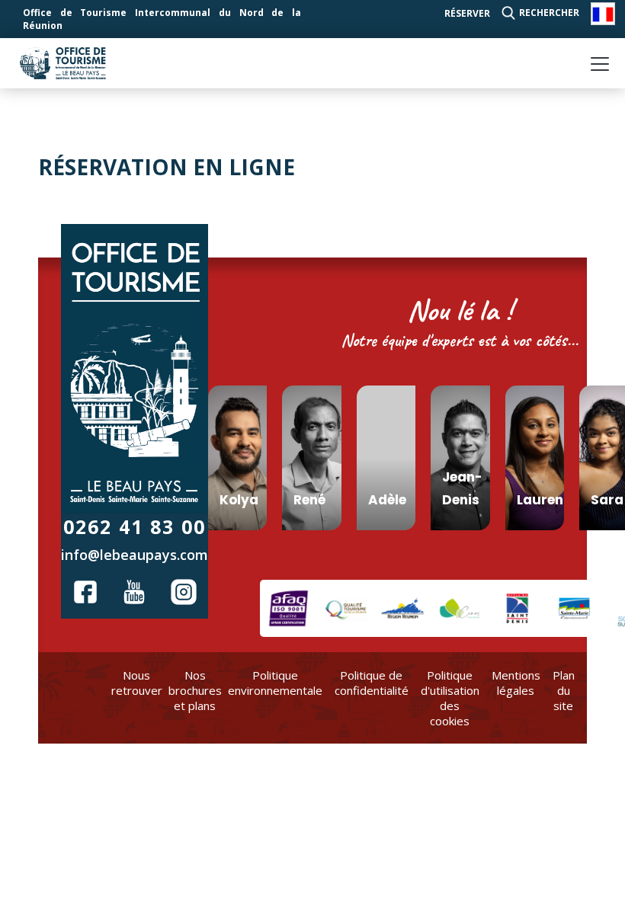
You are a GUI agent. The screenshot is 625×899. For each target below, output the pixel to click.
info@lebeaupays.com (134, 554)
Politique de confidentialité (372, 682)
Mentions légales (516, 682)
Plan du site (564, 690)
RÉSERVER (467, 13)
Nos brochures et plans (195, 690)
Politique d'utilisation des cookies (450, 697)
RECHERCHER (549, 12)
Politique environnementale (275, 682)
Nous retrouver (136, 682)
